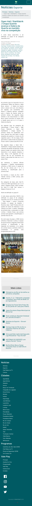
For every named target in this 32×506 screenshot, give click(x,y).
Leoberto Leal (4, 57)
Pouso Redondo (4, 48)
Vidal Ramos (6, 436)
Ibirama (2, 54)
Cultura (5, 372)
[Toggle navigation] (29, 2)
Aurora (16, 48)
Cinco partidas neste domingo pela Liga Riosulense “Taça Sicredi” (17, 334)
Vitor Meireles (16, 55)
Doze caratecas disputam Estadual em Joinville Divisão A (17, 316)
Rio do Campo (9, 55)
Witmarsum (3, 51)
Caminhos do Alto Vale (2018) (11, 447)
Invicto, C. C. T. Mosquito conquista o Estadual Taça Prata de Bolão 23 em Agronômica (17, 299)
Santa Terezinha (7, 429)
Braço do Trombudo (9, 47)
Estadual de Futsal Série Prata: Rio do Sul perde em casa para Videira (17, 305)
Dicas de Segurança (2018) (10, 451)
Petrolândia (14, 50)
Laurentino (20, 50)
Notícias (11, 12)
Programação (6, 464)
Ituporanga (3, 46)
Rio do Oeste (10, 51)
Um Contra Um (7, 453)
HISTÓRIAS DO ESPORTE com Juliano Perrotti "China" (16, 340)
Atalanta (20, 48)
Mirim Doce (15, 51)
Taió (16, 53)
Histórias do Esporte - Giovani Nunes (16, 322)
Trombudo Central (19, 47)
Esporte (17, 12)
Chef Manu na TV (8, 370)
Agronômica (11, 48)
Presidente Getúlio (11, 46)
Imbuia (6, 53)
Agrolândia (7, 54)
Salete (18, 53)
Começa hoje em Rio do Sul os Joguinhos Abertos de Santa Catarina (16, 328)
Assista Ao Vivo (7, 462)
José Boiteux (11, 53)
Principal (4, 12)
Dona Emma (13, 54)
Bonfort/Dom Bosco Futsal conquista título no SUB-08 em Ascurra (16, 346)
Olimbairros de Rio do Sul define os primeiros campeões (17, 293)
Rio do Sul (17, 44)
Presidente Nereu (19, 46)
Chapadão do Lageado (6, 50)
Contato (5, 471)
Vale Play (5, 466)
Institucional (6, 468)
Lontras (3, 47)
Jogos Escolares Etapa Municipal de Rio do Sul (18, 311)
